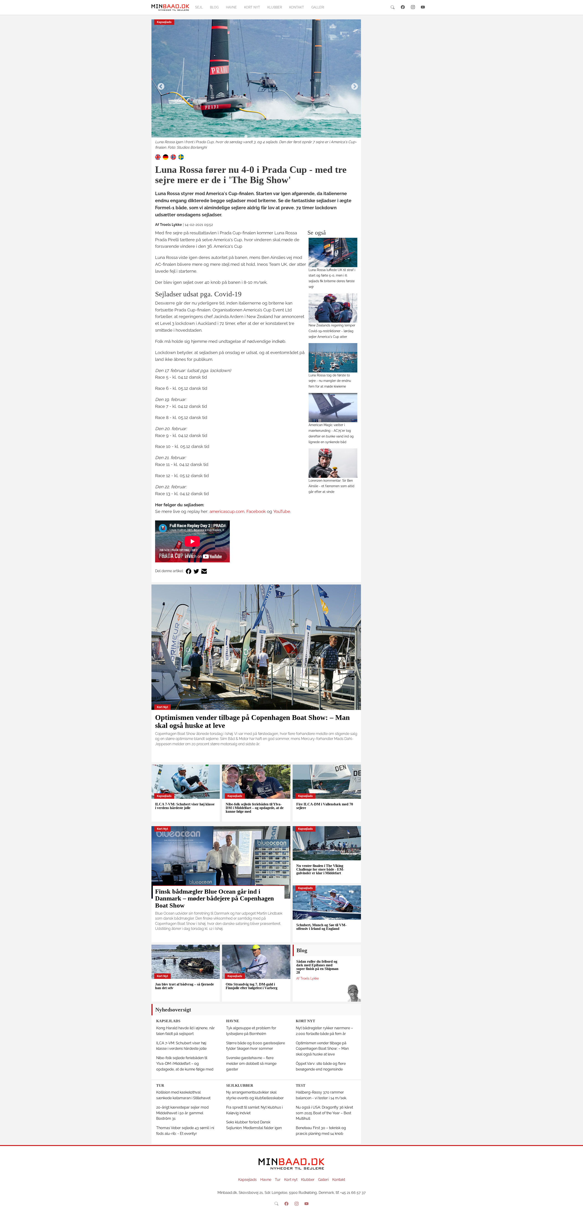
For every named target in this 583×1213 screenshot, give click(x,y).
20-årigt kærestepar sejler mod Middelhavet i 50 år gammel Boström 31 (182, 1113)
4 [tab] (266, 136)
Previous (159, 85)
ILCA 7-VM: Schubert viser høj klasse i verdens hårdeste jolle (185, 806)
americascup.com (227, 511)
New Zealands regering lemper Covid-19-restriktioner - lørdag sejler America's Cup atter (332, 331)
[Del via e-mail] (204, 571)
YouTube (281, 511)
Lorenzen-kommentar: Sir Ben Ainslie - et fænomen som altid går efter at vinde (331, 486)
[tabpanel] (256, 84)
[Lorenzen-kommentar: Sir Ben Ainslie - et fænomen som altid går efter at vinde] (333, 463)
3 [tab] (259, 136)
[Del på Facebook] (188, 571)
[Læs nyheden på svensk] (181, 157)
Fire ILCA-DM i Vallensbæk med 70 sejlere (324, 806)
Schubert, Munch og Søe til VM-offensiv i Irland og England (321, 927)
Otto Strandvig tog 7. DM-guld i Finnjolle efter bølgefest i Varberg (251, 986)
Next (353, 85)
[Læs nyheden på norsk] (173, 157)
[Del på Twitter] (196, 571)
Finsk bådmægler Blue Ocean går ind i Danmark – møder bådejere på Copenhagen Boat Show (214, 898)
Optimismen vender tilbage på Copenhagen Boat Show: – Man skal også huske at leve (252, 721)
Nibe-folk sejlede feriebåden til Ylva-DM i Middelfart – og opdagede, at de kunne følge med (255, 807)
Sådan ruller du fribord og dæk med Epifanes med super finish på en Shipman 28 (317, 967)
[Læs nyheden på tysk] (165, 157)
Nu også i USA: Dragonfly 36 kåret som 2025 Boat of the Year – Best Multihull (324, 1113)
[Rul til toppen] (576, 1206)
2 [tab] (253, 136)
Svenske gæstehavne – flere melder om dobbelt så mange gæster (251, 1063)
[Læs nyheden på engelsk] (158, 157)
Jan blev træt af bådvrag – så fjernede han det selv (184, 986)
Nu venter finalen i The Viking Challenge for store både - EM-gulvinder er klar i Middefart (320, 869)
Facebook (256, 511)
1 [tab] (246, 136)
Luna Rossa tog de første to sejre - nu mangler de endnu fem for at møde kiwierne (330, 380)
